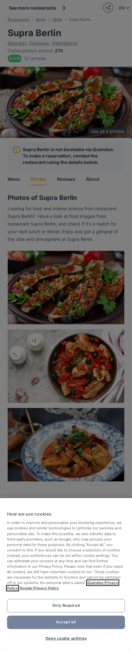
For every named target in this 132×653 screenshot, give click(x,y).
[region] (66, 575)
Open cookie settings (66, 638)
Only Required (66, 605)
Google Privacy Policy (39, 588)
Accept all (66, 622)
